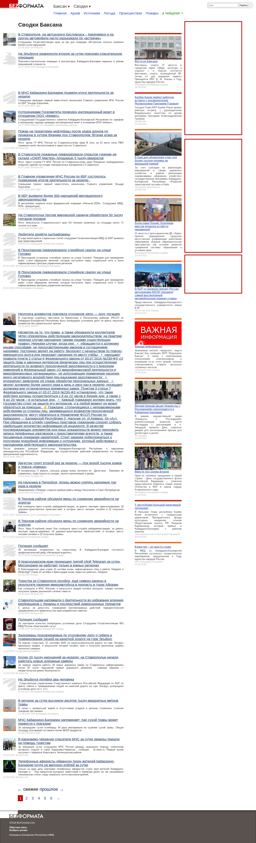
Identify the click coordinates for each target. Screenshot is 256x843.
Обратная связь (18, 827)
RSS (51, 835)
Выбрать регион (18, 830)
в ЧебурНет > (172, 13)
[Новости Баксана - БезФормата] (22, 4)
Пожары (152, 13)
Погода (109, 13)
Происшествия (130, 13)
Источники (92, 13)
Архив (75, 13)
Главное (60, 13)
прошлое (49, 789)
